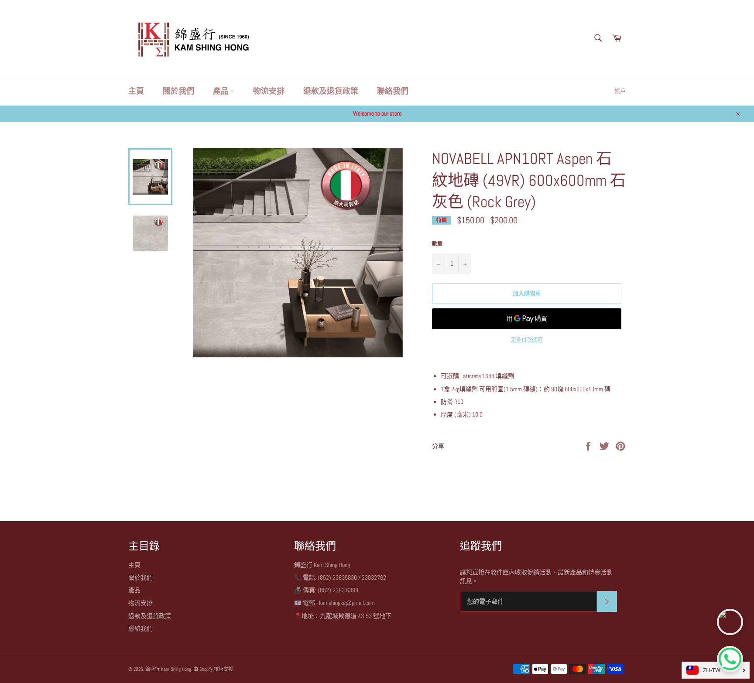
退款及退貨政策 (330, 91)
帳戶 (620, 91)
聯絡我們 (392, 91)
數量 (437, 243)
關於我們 (178, 91)
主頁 (136, 91)
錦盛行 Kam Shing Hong (168, 669)
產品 (221, 91)
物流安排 (268, 91)
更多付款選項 (526, 339)
